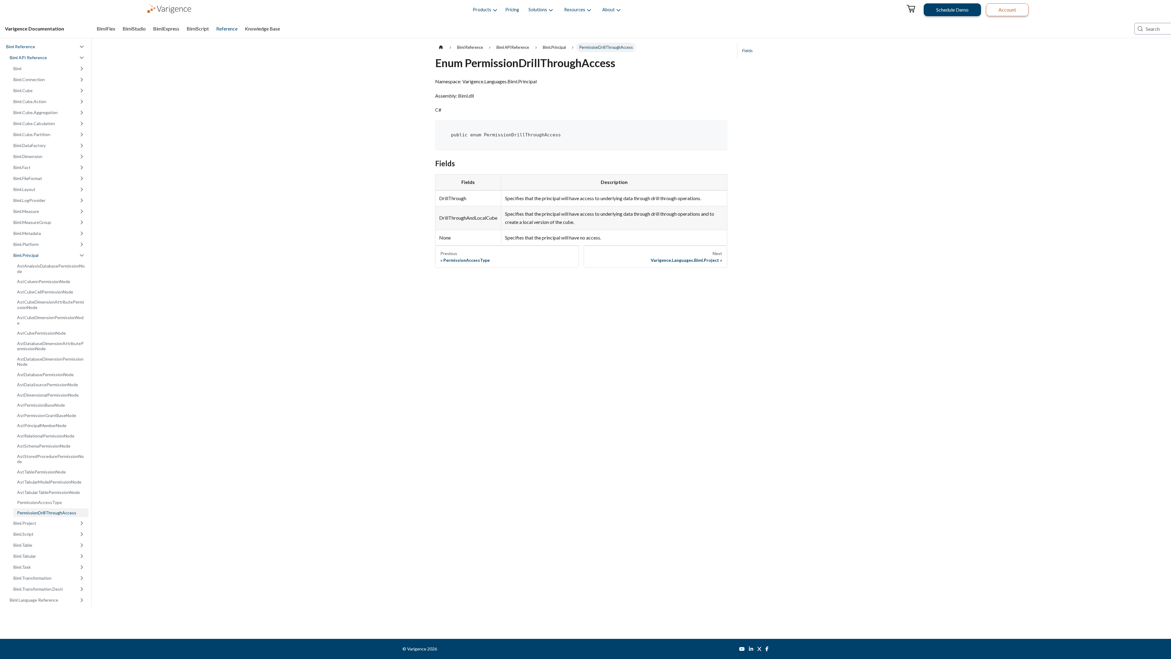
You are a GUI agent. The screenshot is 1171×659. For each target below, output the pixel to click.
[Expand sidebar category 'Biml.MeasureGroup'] (81, 222)
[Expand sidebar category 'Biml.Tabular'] (81, 556)
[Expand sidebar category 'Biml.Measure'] (81, 211)
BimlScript (198, 28)
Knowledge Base (262, 28)
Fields (747, 50)
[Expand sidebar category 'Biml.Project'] (81, 523)
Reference (227, 28)
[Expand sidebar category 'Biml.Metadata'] (81, 233)
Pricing (512, 9)
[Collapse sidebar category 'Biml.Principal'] (81, 255)
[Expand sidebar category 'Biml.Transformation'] (81, 578)
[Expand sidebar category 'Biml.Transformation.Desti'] (81, 589)
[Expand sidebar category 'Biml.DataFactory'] (81, 145)
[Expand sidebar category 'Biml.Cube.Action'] (81, 101)
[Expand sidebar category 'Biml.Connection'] (81, 80)
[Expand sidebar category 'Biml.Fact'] (81, 167)
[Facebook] (766, 649)
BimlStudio (134, 28)
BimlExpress (166, 28)
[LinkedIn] (751, 649)
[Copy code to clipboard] (720, 127)
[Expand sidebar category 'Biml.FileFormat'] (81, 178)
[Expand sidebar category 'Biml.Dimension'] (81, 156)
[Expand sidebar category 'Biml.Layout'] (81, 189)
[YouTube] (742, 649)
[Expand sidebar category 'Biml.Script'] (81, 534)
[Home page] (441, 47)
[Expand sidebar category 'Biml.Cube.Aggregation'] (81, 112)
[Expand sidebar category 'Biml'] (81, 69)
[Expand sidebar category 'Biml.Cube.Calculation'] (81, 123)
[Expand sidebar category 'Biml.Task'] (81, 567)
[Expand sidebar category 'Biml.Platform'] (81, 244)
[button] (482, 10)
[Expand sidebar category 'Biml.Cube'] (81, 90)
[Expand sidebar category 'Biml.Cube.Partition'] (81, 134)
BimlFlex (106, 28)
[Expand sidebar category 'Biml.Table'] (81, 545)
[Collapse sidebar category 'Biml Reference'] (81, 47)
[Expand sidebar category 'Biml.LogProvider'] (81, 200)
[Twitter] (759, 649)
